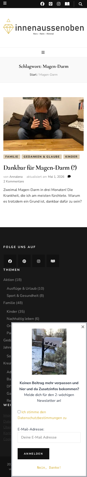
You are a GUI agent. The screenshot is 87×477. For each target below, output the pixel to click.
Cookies (9, 439)
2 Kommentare (13, 181)
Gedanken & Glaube (42, 156)
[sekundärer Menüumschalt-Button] (4, 3)
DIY (9, 386)
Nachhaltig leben (20, 318)
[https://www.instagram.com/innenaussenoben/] (38, 261)
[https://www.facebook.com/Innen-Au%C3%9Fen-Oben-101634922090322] (10, 261)
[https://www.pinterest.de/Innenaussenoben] (24, 261)
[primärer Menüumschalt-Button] (43, 52)
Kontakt (9, 433)
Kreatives (11, 363)
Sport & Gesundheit (23, 295)
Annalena (16, 177)
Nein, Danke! (49, 468)
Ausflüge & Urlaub (22, 288)
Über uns (10, 427)
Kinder (71, 156)
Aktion (8, 279)
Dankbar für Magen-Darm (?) (40, 167)
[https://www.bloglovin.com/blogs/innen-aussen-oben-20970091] (53, 261)
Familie (11, 156)
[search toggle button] (80, 4)
